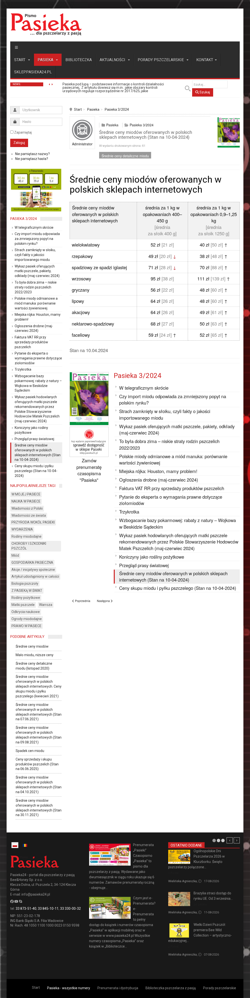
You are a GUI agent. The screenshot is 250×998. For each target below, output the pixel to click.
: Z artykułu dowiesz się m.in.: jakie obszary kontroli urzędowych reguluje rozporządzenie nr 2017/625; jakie (113, 87)
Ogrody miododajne (26, 619)
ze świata (200, 904)
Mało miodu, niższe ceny (34, 655)
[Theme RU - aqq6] (46, 24)
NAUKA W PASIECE (26, 501)
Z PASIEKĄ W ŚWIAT (26, 591)
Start (20, 60)
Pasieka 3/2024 (117, 109)
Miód (15, 555)
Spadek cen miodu (30, 751)
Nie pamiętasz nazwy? (32, 154)
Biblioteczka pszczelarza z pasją (171, 988)
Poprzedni (230, 840)
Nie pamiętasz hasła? (31, 159)
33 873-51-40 (26, 908)
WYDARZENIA (22, 529)
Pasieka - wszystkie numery (68, 988)
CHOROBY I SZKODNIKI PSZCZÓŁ (28, 546)
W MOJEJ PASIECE (26, 494)
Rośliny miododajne (26, 536)
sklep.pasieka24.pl (33, 72)
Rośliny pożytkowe (25, 598)
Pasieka (46, 60)
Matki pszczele (23, 605)
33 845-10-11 (48, 908)
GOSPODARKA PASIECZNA (32, 562)
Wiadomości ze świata (28, 515)
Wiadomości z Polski (27, 508)
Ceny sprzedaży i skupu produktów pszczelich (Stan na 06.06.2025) (37, 764)
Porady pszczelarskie (161, 60)
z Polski (173, 873)
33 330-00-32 (70, 908)
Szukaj (204, 92)
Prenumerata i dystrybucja (117, 988)
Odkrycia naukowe (25, 612)
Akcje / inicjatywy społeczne (33, 570)
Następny (237, 840)
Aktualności (113, 60)
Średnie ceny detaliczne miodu (125, 155)
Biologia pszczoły (24, 583)
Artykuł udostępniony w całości (35, 576)
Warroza (45, 605)
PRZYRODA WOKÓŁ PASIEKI (33, 522)
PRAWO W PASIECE (26, 626)
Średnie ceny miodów (32, 646)
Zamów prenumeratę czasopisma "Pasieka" (89, 470)
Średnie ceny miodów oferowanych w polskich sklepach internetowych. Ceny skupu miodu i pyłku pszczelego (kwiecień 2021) (39, 686)
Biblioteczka (78, 60)
